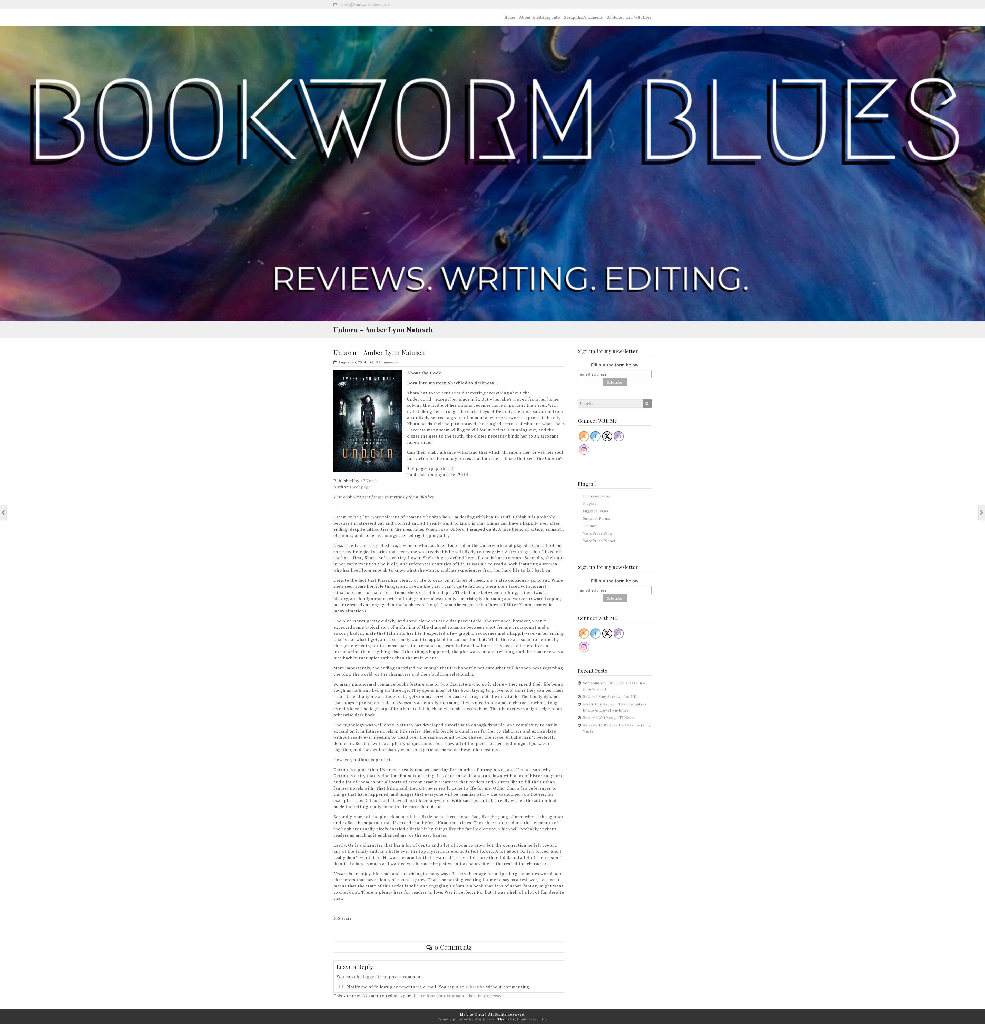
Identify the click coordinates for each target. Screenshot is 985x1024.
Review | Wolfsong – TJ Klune (609, 717)
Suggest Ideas (595, 510)
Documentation (596, 496)
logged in (372, 977)
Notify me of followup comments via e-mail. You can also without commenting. (438, 987)
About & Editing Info (539, 17)
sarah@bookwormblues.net (364, 4)
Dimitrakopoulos (532, 1019)
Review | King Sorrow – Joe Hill (610, 696)
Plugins (590, 503)
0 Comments (387, 361)
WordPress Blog (597, 533)
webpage (362, 487)
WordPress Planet (599, 540)
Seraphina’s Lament (583, 17)
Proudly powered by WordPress (466, 1019)
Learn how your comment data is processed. (459, 996)
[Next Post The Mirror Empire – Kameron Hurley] (982, 512)
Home (510, 17)
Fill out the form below (614, 365)
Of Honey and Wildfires (629, 17)
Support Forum (596, 518)
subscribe (475, 987)
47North (369, 480)
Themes (590, 525)
